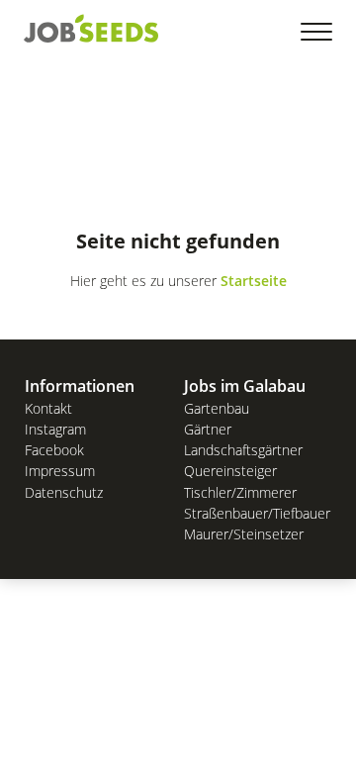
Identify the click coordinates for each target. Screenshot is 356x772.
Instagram (55, 429)
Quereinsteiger (230, 470)
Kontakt (48, 408)
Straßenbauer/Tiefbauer (257, 513)
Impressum (60, 470)
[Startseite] (91, 28)
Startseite (254, 280)
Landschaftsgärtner (243, 449)
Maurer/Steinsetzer (244, 534)
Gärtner (207, 429)
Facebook (54, 449)
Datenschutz (64, 492)
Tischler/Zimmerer (240, 492)
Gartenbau (216, 408)
